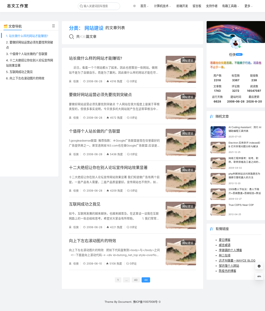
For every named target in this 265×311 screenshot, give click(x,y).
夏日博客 (224, 240)
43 (135, 279)
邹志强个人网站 (229, 265)
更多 (247, 6)
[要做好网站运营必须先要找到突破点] (181, 105)
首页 (143, 6)
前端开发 (182, 6)
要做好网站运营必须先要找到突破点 (100, 94)
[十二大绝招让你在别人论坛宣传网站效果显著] (181, 178)
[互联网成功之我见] (181, 215)
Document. (125, 301)
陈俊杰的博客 (227, 271)
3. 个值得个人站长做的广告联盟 (26, 54)
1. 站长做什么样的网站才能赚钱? (27, 36)
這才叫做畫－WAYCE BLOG (237, 260)
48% (259, 276)
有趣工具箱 (229, 6)
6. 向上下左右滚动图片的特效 (25, 78)
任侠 (75, 81)
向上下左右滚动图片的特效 (92, 240)
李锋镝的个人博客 (230, 250)
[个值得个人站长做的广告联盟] (181, 142)
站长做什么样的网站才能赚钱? (95, 58)
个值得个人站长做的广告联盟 (94, 131)
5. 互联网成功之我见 (19, 72)
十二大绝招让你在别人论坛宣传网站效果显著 (108, 167)
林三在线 (224, 255)
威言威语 (224, 245)
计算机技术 (161, 6)
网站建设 (187, 60)
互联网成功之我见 (84, 204)
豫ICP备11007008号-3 (146, 301)
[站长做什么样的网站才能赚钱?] (181, 69)
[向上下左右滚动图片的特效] (181, 251)
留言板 (197, 6)
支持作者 (212, 6)
